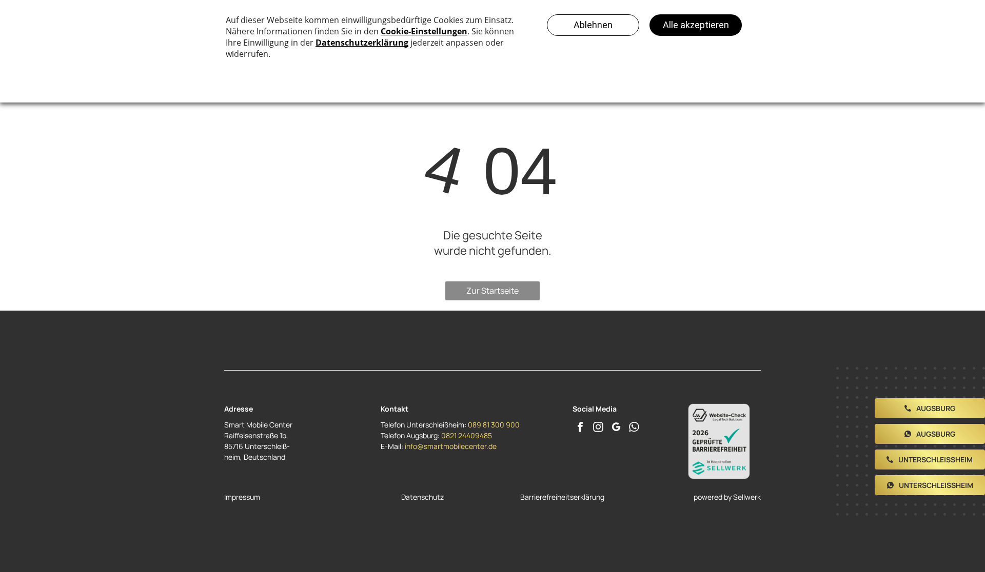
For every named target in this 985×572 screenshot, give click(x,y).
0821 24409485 (466, 435)
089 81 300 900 (494, 425)
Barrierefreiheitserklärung (562, 497)
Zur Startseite (492, 290)
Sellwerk (747, 497)
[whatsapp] (634, 428)
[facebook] (580, 428)
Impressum (242, 497)
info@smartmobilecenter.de (451, 446)
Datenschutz (422, 497)
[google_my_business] (616, 428)
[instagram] (598, 428)
